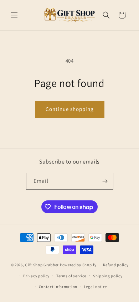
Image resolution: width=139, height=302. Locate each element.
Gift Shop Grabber (42, 264)
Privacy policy (36, 275)
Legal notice (95, 286)
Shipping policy (108, 275)
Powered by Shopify (78, 264)
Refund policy (115, 264)
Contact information (58, 286)
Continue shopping (70, 109)
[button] (14, 15)
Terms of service (71, 275)
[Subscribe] (105, 181)
